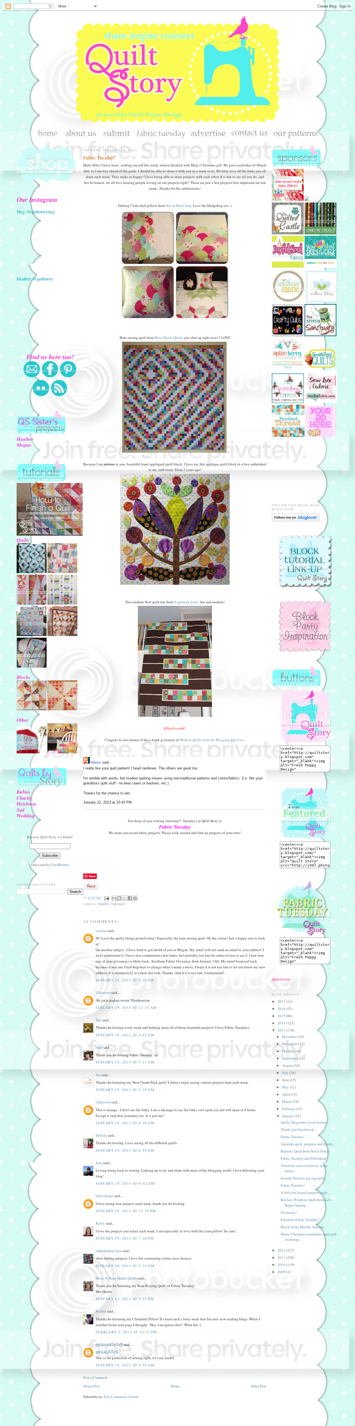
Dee (99, 1019)
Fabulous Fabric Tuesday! (300, 1219)
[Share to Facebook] (130, 898)
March (287, 1101)
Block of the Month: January (302, 1226)
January (288, 1115)
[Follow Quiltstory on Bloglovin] (296, 520)
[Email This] (114, 898)
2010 (282, 1264)
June (286, 1079)
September (290, 1058)
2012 (282, 1250)
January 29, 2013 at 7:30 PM (125, 1238)
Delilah (101, 1135)
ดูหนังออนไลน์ (107, 1351)
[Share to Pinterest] (135, 898)
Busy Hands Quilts (168, 337)
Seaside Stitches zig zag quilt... (304, 1178)
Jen (98, 1074)
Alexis (96, 762)
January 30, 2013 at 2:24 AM (125, 1265)
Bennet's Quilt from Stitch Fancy (305, 1151)
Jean (99, 1162)
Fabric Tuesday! (99, 157)
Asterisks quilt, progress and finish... (307, 1143)
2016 (282, 1008)
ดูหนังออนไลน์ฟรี (109, 1344)
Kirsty (100, 1223)
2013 (282, 1030)
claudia (101, 930)
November (290, 1043)
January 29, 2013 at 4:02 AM (125, 1034)
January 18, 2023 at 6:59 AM (125, 1364)
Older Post (258, 1386)
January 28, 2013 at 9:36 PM (125, 979)
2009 (282, 1271)
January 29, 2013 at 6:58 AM (125, 1150)
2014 (282, 1022)
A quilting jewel (186, 601)
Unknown (103, 992)
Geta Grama (104, 1195)
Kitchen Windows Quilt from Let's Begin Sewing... (306, 1202)
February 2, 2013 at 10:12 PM (126, 1331)
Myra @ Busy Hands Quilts (116, 1278)
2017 (282, 1001)
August (288, 1065)
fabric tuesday (112, 904)
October (288, 1050)
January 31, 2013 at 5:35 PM (125, 1298)
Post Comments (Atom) (121, 1396)
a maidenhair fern (109, 1250)
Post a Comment (95, 1377)
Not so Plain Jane (178, 205)
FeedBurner (60, 864)
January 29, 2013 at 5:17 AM (125, 1062)
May (286, 1087)
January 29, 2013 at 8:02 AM (125, 1183)
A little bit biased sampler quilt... (305, 1192)
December (290, 1036)
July (285, 1072)
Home (175, 1386)
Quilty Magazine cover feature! (304, 1122)
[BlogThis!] (119, 898)
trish (99, 1047)
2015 (282, 1015)
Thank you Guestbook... (298, 1129)
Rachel (101, 1311)
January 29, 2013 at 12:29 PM (126, 1210)
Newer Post (91, 1386)
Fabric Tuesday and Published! (304, 1158)
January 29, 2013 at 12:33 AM (126, 1007)
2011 (282, 1257)
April (286, 1094)
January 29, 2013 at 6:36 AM (125, 1122)
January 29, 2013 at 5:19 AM (125, 1089)
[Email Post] (106, 898)
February (289, 1108)
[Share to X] (124, 898)
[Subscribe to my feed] (59, 395)
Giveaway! (289, 1212)
